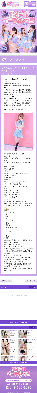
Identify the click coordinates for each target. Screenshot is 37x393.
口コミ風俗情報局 (22, 322)
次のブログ (30, 281)
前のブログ (6, 281)
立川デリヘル (13, 322)
